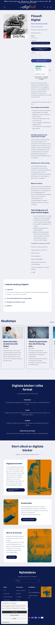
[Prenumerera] (38, 580)
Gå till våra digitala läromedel (13, 490)
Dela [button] (34, 272)
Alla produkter (7, 600)
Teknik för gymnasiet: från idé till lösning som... (38, 344)
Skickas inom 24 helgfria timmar (41, 43)
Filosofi (33, 23)
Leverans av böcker (20, 590)
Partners (18, 600)
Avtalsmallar (7, 593)
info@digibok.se (35, 592)
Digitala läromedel (8, 596)
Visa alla (52, 322)
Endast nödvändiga (14, 615)
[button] (4, 7)
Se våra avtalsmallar (28, 519)
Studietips (18, 593)
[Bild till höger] (30, 371)
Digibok (29, 620)
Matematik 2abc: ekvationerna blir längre (10, 344)
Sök (4, 590)
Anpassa (14, 618)
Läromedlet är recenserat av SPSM (40, 243)
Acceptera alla (14, 612)
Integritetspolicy (6, 622)
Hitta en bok (11, 557)
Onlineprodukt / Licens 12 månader (41, 49)
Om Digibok (19, 596)
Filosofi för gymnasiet (41, 23)
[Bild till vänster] (24, 371)
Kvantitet (33, 52)
